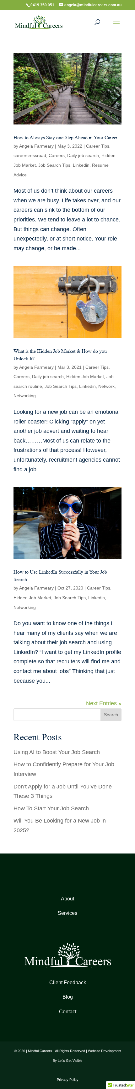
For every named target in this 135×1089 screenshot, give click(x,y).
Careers (57, 155)
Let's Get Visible (70, 1060)
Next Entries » (104, 703)
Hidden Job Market (85, 376)
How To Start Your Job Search (51, 808)
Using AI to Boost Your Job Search (57, 752)
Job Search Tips (54, 165)
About (67, 898)
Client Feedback (67, 982)
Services (67, 913)
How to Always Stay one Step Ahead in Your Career (66, 137)
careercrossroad (30, 155)
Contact (67, 1011)
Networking (25, 395)
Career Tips (97, 146)
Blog (67, 997)
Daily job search (83, 155)
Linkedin (81, 165)
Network (106, 386)
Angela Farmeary (36, 146)
